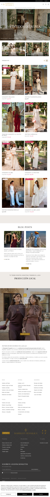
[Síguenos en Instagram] (45, 431)
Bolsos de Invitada (38, 392)
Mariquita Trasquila (4, 38)
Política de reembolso (6, 478)
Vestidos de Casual (6, 402)
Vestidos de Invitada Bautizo (24, 393)
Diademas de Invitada (38, 387)
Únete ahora (25, 334)
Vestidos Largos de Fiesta (7, 385)
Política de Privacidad (14, 472)
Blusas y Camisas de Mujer (7, 407)
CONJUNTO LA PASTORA (32, 172)
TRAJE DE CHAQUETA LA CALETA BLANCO (11, 135)
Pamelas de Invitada (38, 383)
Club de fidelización (25, 442)
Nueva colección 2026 (7, 442)
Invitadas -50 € (21, 383)
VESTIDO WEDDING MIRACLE (10, 210)
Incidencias (23, 458)
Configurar (8, 494)
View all (25, 268)
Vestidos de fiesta (11, 38)
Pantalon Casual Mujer (6, 405)
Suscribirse (34, 469)
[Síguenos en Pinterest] (42, 433)
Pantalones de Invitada (6, 394)
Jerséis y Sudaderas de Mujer (8, 409)
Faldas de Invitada (5, 392)
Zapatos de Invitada (38, 390)
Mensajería (23, 451)
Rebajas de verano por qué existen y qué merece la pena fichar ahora (36, 251)
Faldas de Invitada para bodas (24, 407)
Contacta (6, 433)
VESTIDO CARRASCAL (31, 134)
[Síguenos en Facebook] (42, 431)
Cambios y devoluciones (26, 455)
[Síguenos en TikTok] (45, 433)
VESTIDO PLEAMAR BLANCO (33, 97)
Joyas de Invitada (37, 394)
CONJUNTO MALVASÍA (8, 97)
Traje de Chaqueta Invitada (23, 396)
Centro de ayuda (24, 445)
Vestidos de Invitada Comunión (24, 391)
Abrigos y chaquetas (6, 411)
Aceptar (41, 494)
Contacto (22, 447)
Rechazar (25, 494)
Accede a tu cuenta (44, 442)
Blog (22, 449)
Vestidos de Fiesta (6, 383)
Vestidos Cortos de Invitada (7, 390)
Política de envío (14, 478)
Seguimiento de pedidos (26, 453)
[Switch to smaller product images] (47, 60)
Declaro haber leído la (10, 472)
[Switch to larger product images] (44, 60)
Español (46, 0)
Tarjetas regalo (5, 451)
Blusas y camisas (21, 409)
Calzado (19, 414)
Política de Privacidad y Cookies (29, 489)
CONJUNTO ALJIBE (7, 172)
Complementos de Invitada (23, 411)
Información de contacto (22, 478)
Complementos (5, 449)
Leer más (7, 259)
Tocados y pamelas (6, 447)
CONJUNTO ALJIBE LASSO (32, 210)
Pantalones (20, 405)
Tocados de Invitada (38, 385)
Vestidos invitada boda (22, 389)
